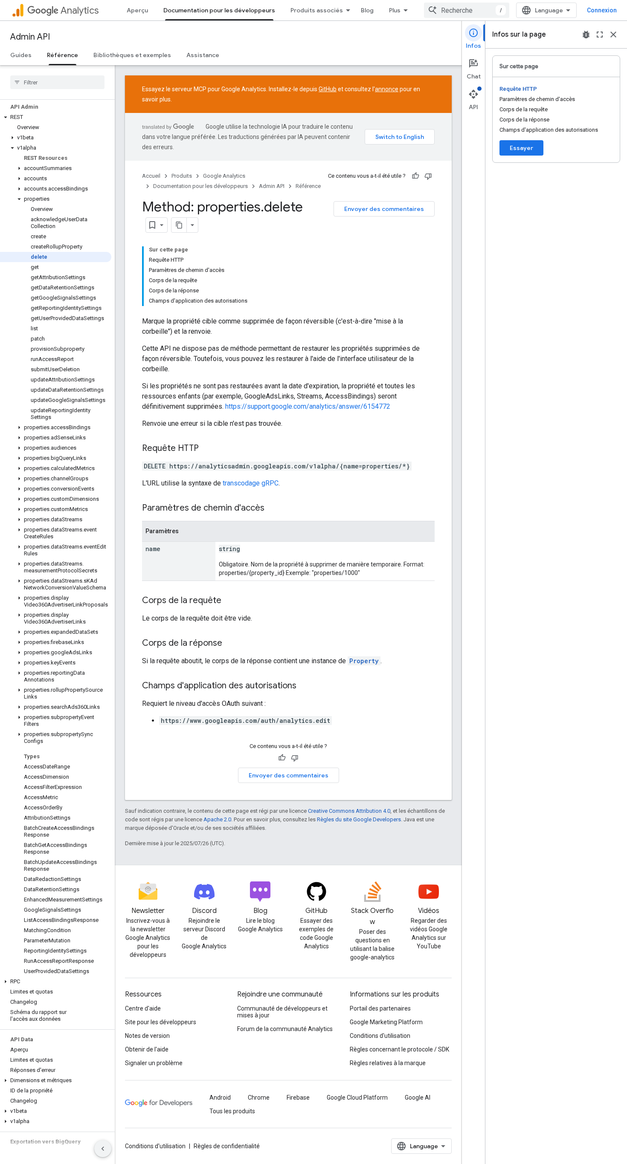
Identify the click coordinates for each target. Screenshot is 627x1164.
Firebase (298, 1097)
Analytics (80, 10)
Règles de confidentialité (227, 1146)
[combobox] (466, 10)
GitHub (328, 89)
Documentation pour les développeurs (219, 10)
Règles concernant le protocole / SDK (399, 1049)
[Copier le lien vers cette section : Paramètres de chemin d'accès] (273, 508)
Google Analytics (224, 176)
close (613, 34)
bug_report (586, 34)
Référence (62, 55)
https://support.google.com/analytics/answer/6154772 (307, 406)
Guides (21, 55)
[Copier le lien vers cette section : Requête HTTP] (207, 449)
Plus (395, 10)
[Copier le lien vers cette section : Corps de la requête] (229, 601)
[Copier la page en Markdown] (179, 225)
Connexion (602, 10)
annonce (386, 89)
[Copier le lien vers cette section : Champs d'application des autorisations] (305, 686)
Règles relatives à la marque (388, 1063)
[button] (55, 117)
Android (220, 1097)
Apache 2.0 (217, 819)
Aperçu (137, 10)
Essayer (521, 148)
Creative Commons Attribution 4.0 (349, 811)
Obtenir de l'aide (146, 1049)
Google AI (417, 1097)
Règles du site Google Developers (359, 819)
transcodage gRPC (251, 483)
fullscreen (600, 34)
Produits (181, 176)
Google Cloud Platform (357, 1097)
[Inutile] (428, 176)
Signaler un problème (154, 1063)
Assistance (202, 55)
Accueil (151, 176)
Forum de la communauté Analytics (285, 1028)
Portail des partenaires (380, 1008)
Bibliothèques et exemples (132, 55)
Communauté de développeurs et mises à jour (282, 1012)
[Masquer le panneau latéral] (102, 1148)
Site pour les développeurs (160, 1022)
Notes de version (147, 1035)
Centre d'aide (143, 1008)
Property (364, 661)
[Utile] (415, 176)
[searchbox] (57, 82)
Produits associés (316, 10)
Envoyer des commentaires (384, 209)
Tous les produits (232, 1111)
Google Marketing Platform (386, 1022)
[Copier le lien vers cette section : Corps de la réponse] (230, 643)
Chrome (259, 1097)
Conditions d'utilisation (380, 1035)
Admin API (30, 37)
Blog (367, 10)
